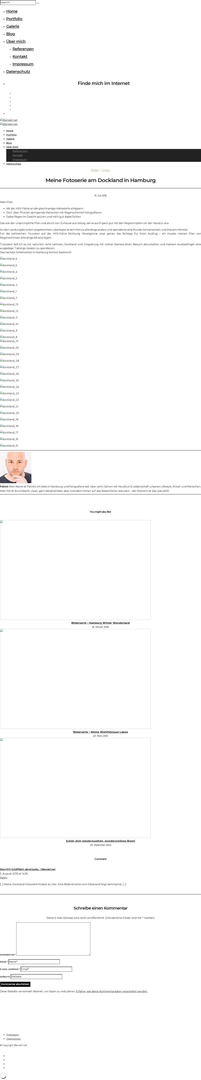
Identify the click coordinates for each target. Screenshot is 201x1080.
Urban (106, 170)
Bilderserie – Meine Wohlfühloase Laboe (100, 732)
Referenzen (23, 49)
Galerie (12, 26)
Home (11, 11)
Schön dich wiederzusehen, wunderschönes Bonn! (100, 841)
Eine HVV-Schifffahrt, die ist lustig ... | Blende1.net (27, 869)
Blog (10, 34)
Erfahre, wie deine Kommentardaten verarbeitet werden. (112, 991)
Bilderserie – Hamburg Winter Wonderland (100, 622)
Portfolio (14, 18)
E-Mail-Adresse (10, 969)
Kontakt (20, 56)
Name (4, 962)
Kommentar (8, 954)
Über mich (16, 41)
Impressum (23, 64)
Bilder (95, 170)
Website (5, 976)
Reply (3, 877)
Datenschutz (18, 71)
